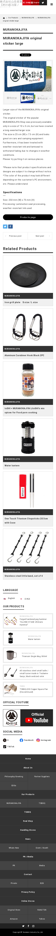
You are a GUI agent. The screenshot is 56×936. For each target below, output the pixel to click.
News (28, 839)
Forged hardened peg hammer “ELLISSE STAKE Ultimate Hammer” (33, 622)
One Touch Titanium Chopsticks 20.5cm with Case (26, 520)
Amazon (14, 919)
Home (28, 759)
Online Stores (28, 901)
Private (14, 883)
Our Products (28, 794)
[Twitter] (42, 2)
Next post (40, 236)
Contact (28, 874)
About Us (28, 768)
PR (14, 866)
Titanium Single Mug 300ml (34, 656)
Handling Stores (28, 830)
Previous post (15, 236)
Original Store (14, 910)
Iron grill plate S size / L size (21, 302)
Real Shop (28, 821)
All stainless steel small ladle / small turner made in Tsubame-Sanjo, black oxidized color (34, 673)
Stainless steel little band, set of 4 (24, 576)
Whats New (14, 848)
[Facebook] (28, 925)
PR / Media (28, 857)
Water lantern (12, 465)
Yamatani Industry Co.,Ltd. (33, 932)
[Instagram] (33, 925)
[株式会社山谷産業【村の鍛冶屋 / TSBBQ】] (11, 5)
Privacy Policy (28, 892)
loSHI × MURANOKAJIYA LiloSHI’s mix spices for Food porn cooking (25, 410)
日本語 (27, 599)
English (11, 598)
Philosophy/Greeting (14, 777)
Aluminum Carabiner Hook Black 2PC (24, 355)
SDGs (13, 786)
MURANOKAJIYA (28, 18)
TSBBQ (22, 686)
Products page (28, 217)
